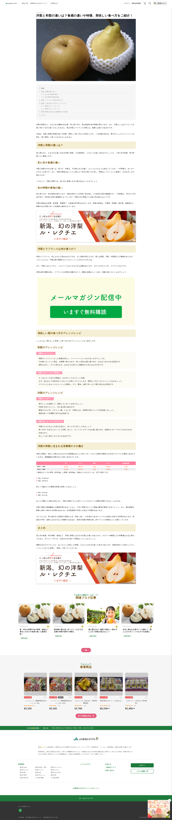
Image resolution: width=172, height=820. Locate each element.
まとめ (42, 115)
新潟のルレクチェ (56, 767)
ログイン (127, 3)
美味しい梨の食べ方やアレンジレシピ (52, 103)
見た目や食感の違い (49, 94)
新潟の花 (53, 775)
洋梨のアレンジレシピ (50, 109)
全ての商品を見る (84, 716)
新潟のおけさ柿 (56, 772)
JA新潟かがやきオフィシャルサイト (85, 788)
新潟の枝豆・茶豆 (40, 767)
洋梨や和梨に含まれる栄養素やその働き (53, 112)
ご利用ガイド (161, 3)
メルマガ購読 (140, 771)
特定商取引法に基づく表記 (50, 817)
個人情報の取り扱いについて (34, 817)
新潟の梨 (38, 772)
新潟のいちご (55, 770)
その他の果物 (39, 777)
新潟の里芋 (23, 775)
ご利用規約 (21, 817)
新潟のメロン (39, 770)
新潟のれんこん (40, 775)
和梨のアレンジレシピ (50, 106)
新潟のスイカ (24, 770)
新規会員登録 (136, 3)
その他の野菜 (55, 777)
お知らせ (108, 764)
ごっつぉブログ (85, 764)
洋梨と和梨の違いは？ (47, 91)
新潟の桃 (22, 772)
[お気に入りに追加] (45, 697)
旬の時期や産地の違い (50, 97)
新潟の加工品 (24, 777)
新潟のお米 (23, 767)
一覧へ (86, 650)
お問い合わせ (109, 770)
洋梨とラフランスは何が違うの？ (51, 100)
